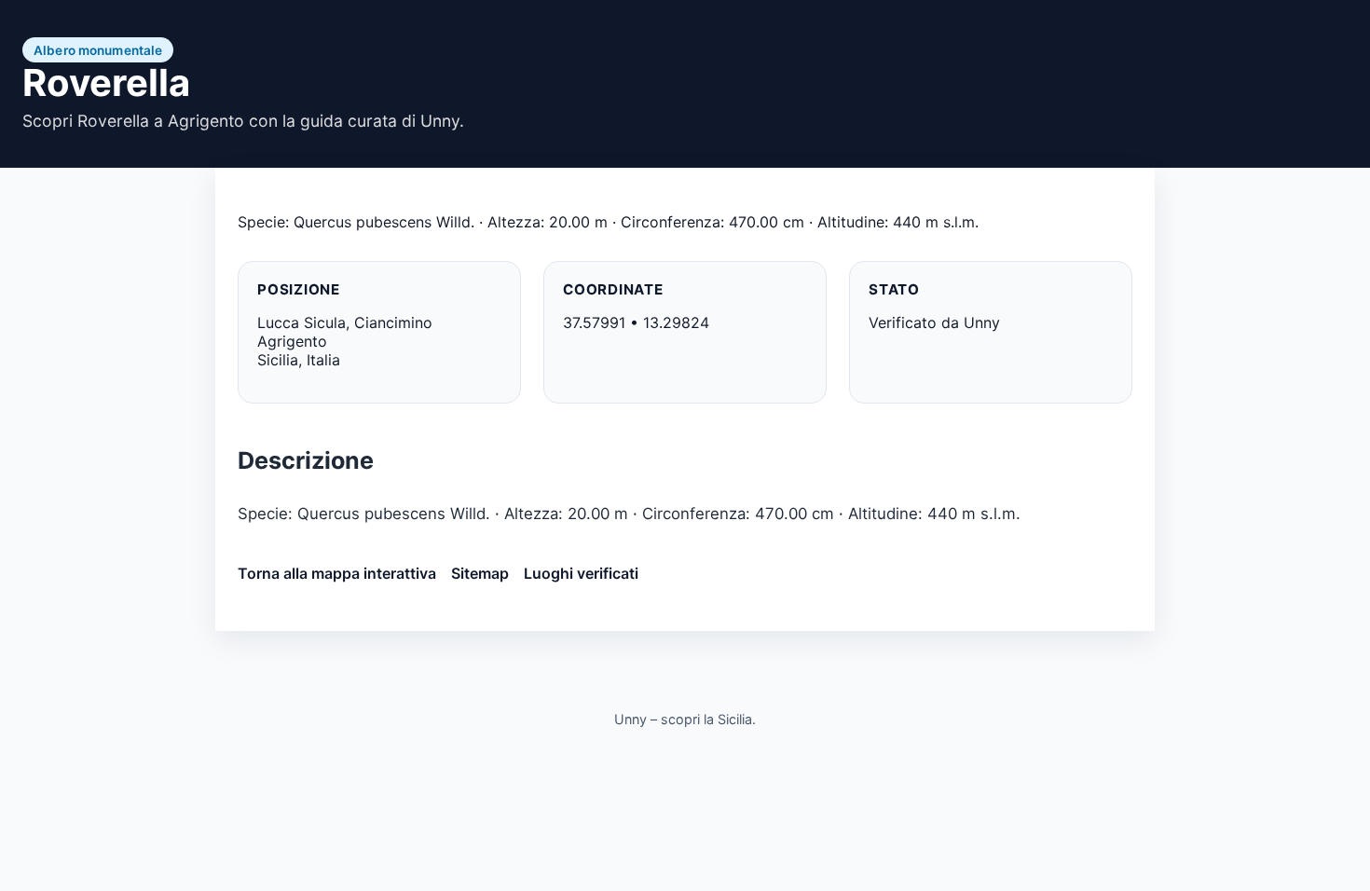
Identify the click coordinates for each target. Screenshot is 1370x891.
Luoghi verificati (581, 573)
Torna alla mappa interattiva (337, 573)
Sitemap (480, 573)
